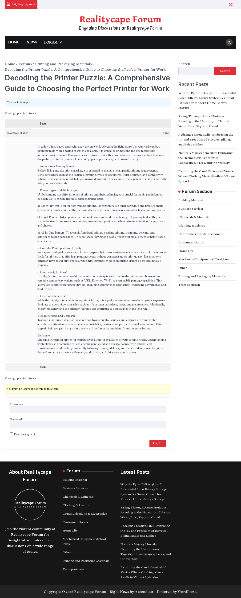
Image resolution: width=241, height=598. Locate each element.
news (31, 42)
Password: (16, 419)
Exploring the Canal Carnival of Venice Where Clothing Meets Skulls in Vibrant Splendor (206, 176)
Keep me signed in (25, 434)
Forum (50, 42)
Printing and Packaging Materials (201, 276)
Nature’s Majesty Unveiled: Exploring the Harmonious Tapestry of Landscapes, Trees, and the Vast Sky (205, 158)
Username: (17, 404)
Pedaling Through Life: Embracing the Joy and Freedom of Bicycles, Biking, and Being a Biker (205, 139)
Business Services (191, 209)
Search (184, 64)
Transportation (189, 285)
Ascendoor (144, 591)
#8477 (166, 133)
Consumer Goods (191, 242)
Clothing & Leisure (191, 225)
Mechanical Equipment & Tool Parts (204, 259)
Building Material (190, 200)
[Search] (229, 42)
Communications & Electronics (200, 234)
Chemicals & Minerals (193, 217)
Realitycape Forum (120, 19)
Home (13, 42)
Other (182, 268)
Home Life (185, 251)
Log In (157, 443)
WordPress (187, 591)
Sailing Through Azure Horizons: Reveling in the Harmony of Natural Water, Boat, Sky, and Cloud (203, 121)
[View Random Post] (230, 4)
